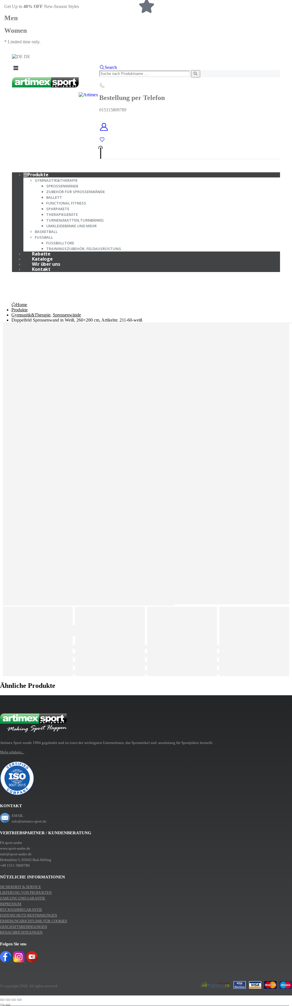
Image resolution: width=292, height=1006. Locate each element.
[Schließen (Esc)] (19, 1000)
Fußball (44, 237)
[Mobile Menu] (15, 68)
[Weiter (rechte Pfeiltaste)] (8, 1005)
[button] (108, 67)
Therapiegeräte (62, 214)
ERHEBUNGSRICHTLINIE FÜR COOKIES (33, 921)
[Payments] (246, 989)
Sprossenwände (62, 186)
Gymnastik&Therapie (56, 180)
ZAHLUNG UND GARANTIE (22, 898)
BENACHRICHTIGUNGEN (21, 932)
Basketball (46, 231)
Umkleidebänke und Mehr (71, 225)
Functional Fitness (66, 203)
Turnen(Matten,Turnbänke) (75, 220)
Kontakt (41, 269)
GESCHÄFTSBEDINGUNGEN (23, 927)
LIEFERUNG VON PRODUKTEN (26, 892)
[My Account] (189, 127)
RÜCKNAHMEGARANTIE (21, 909)
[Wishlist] (102, 139)
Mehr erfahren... (12, 752)
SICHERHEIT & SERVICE (20, 887)
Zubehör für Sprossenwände (75, 191)
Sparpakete (57, 208)
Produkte (37, 174)
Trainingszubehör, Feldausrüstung (83, 248)
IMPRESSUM (10, 904)
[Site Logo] (55, 94)
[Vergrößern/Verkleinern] (2, 1000)
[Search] (195, 73)
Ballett (54, 197)
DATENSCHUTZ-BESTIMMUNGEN (28, 915)
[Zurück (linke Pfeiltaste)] (2, 1005)
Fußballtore (60, 243)
